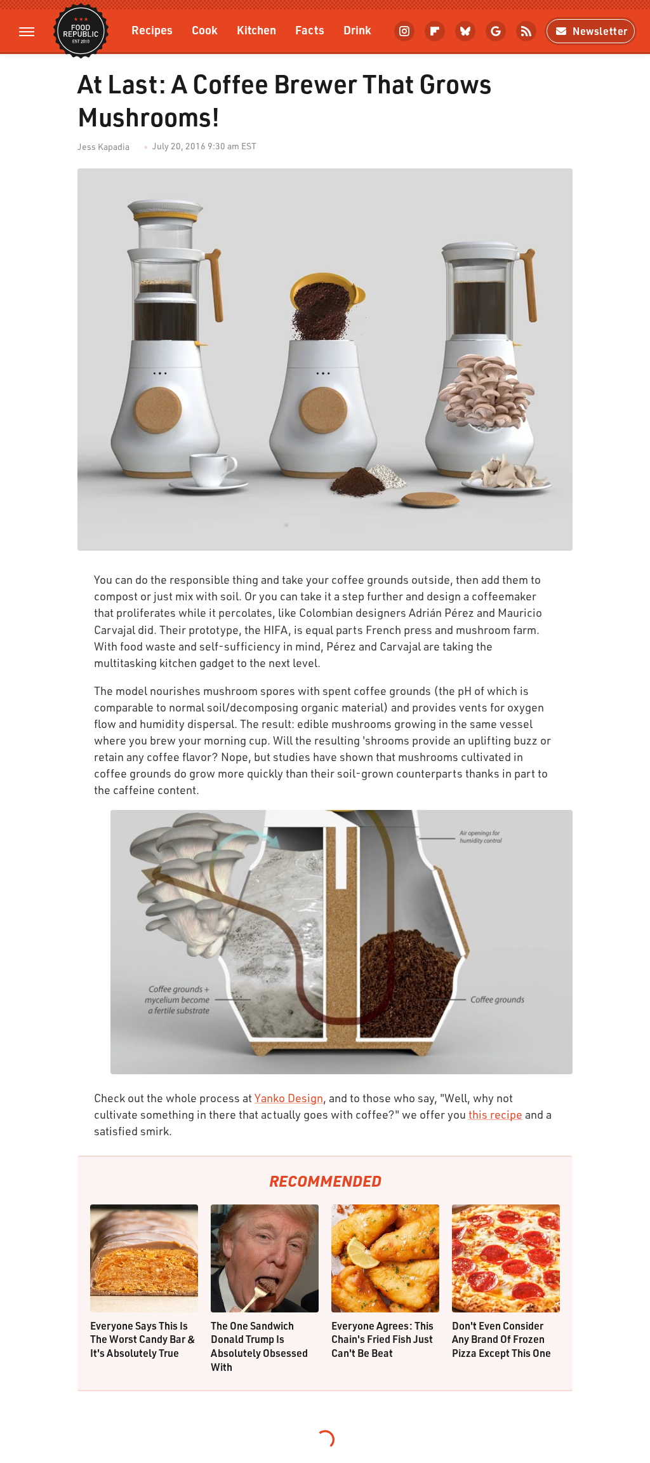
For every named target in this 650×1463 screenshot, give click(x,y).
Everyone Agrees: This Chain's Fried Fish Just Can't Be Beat (382, 1339)
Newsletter (600, 30)
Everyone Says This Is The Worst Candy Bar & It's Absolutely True (143, 1339)
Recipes (152, 29)
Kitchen (256, 29)
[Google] (496, 31)
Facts (309, 29)
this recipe (495, 1114)
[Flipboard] (435, 31)
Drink (357, 29)
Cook (205, 29)
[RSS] (526, 31)
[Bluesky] (465, 31)
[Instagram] (404, 31)
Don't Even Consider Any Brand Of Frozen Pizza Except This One (501, 1339)
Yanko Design (289, 1098)
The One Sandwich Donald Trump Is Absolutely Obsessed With (259, 1346)
